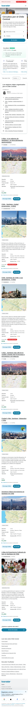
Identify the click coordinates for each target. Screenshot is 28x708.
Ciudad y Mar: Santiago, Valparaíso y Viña (14, 114)
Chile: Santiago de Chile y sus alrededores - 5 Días (15, 106)
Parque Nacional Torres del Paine (9, 643)
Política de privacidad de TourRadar (8, 704)
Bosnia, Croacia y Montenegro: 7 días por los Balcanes (12, 674)
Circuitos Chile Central (11, 8)
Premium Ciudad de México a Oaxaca (10, 671)
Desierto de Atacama (6, 648)
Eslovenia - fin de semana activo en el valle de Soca (14, 669)
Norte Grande (5, 646)
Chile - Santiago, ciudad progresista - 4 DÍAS (14, 102)
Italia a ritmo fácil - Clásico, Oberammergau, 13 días (13, 666)
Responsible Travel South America (17, 186)
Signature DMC (13, 535)
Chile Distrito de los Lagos (8, 657)
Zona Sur (4, 655)
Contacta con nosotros (6, 686)
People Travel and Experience (16, 473)
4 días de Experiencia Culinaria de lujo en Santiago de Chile (14, 121)
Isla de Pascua (5, 650)
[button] (14, 195)
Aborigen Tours (13, 261)
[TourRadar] (6, 5)
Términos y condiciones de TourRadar (18, 703)
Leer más (5, 69)
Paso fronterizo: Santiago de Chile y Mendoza (13, 127)
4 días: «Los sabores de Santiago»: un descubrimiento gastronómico (11, 72)
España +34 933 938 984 (7, 688)
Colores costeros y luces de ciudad (13, 124)
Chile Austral (4, 641)
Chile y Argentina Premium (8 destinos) (14, 130)
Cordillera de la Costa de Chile (9, 653)
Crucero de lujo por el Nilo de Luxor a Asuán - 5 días (14, 664)
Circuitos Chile (4, 8)
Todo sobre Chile (6, 78)
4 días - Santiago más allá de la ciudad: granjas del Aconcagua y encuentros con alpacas (14, 111)
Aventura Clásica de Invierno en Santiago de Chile (14, 117)
